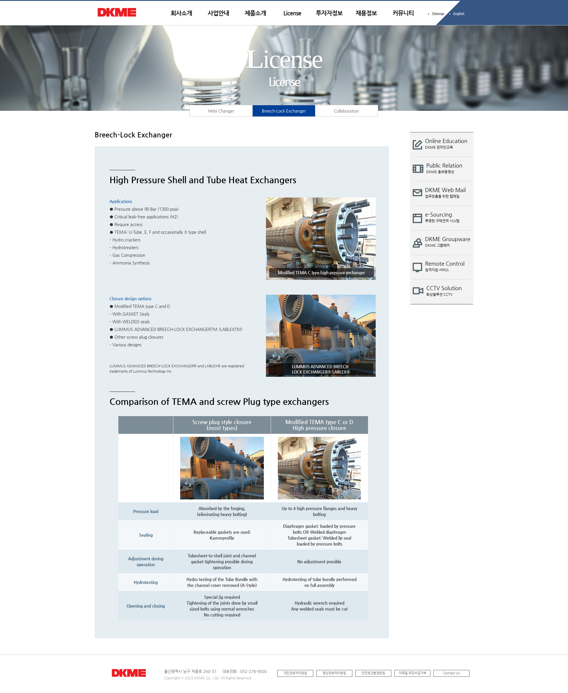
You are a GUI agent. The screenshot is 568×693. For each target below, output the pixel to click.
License (292, 13)
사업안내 (218, 13)
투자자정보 (329, 13)
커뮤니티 (403, 13)
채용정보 (366, 13)
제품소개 (255, 13)
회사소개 (181, 13)
